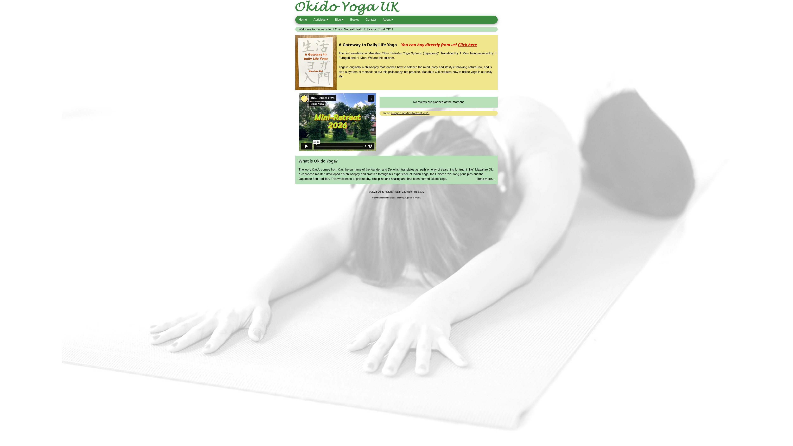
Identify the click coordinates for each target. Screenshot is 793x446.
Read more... (485, 178)
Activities (319, 19)
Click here (467, 44)
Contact (371, 19)
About (387, 19)
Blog (338, 19)
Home (303, 19)
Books (354, 19)
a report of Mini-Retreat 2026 (410, 113)
